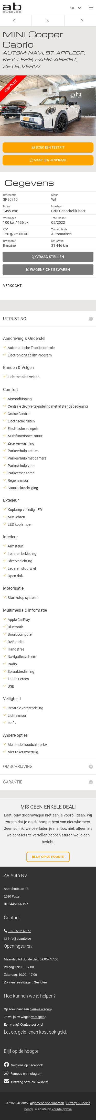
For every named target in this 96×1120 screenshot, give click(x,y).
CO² (5, 229)
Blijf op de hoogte (48, 857)
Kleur (54, 195)
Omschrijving (18, 766)
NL (72, 7)
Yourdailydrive (61, 1109)
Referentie (9, 195)
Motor (7, 206)
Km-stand (57, 241)
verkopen (38, 1017)
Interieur (56, 206)
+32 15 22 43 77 (19, 931)
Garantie (12, 782)
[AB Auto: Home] (12, 6)
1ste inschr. (58, 218)
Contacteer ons (31, 1024)
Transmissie (59, 229)
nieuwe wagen (40, 1009)
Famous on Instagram (26, 1074)
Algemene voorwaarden (47, 1103)
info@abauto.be (19, 938)
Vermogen (9, 218)
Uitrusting (14, 318)
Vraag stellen (50, 257)
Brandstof (9, 241)
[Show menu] (88, 6)
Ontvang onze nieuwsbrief (30, 1082)
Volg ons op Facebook (27, 1065)
